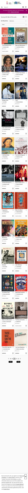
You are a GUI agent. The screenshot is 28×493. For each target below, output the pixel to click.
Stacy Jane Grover (6, 294)
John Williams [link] (18, 265)
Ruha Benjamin (6, 211)
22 (18, 358)
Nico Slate (5, 266)
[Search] (2, 7)
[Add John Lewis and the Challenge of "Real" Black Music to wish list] (13, 134)
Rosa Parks (5, 156)
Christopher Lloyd (20, 294)
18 (10, 358)
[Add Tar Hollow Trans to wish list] (13, 298)
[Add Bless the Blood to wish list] (26, 216)
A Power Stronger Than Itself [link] (7, 182)
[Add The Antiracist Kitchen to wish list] (26, 243)
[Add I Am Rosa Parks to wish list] (13, 161)
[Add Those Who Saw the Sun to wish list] (13, 353)
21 (16, 358)
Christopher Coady (6, 129)
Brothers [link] (4, 265)
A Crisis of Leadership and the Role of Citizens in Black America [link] (20, 127)
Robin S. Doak (5, 74)
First (10, 361)
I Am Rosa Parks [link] (5, 155)
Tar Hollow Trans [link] (6, 292)
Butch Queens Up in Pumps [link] (20, 182)
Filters (3, 24)
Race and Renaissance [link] (20, 45)
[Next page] (20, 359)
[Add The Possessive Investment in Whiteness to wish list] (13, 51)
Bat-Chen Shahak (20, 74)
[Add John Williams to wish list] (26, 271)
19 (12, 358)
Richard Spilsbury (20, 101)
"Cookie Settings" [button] (20, 484)
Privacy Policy (12, 477)
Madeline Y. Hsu (19, 156)
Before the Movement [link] (7, 319)
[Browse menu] (26, 7)
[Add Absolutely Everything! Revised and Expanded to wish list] (26, 298)
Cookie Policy (6, 489)
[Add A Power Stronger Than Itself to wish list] (13, 189)
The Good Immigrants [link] (20, 155)
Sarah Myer (5, 239)
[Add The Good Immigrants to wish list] (26, 161)
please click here (15, 12)
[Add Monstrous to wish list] (13, 243)
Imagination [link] (4, 210)
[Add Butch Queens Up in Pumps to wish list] (26, 189)
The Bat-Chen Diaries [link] (20, 72)
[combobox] (11, 7)
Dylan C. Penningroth (7, 321)
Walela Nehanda (19, 211)
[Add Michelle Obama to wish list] (13, 79)
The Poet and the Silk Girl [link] (20, 319)
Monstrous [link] (4, 237)
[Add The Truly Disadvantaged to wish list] (26, 353)
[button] (23, 17)
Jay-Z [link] (16, 100)
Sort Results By (4, 21)
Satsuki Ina (19, 321)
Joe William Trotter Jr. (20, 47)
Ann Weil (5, 101)
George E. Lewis (6, 184)
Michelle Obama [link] (5, 72)
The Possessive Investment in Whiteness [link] (7, 45)
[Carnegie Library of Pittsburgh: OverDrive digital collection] (14, 3)
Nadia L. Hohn (19, 239)
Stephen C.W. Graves (20, 129)
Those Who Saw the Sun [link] (7, 347)
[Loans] (23, 7)
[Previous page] (8, 359)
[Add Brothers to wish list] (13, 271)
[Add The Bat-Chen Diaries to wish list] (26, 79)
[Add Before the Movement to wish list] (13, 326)
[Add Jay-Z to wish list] (26, 106)
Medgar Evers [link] (5, 100)
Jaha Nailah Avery (6, 349)
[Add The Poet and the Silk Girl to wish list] (26, 326)
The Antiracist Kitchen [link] (20, 237)
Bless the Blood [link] (18, 210)
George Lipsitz (6, 47)
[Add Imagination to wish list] (13, 216)
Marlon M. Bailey (20, 184)
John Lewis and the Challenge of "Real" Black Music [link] (7, 127)
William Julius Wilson (20, 349)
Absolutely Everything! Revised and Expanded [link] (20, 292)
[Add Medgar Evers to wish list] (13, 106)
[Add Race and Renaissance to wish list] (26, 51)
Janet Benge (19, 266)
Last (18, 361)
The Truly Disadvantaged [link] (20, 347)
